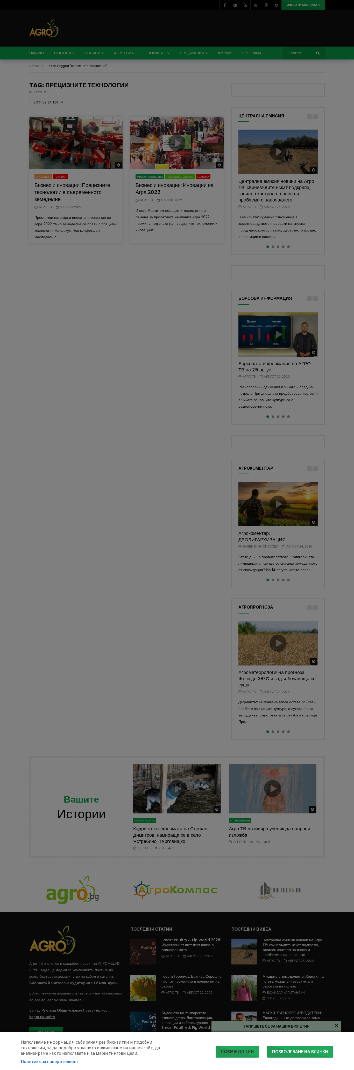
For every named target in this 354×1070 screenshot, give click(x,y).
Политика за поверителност (49, 1061)
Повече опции (237, 1051)
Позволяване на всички (300, 1051)
